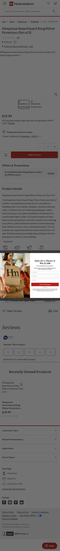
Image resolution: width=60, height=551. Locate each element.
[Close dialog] (59, 254)
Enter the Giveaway (45, 284)
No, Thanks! (45, 287)
